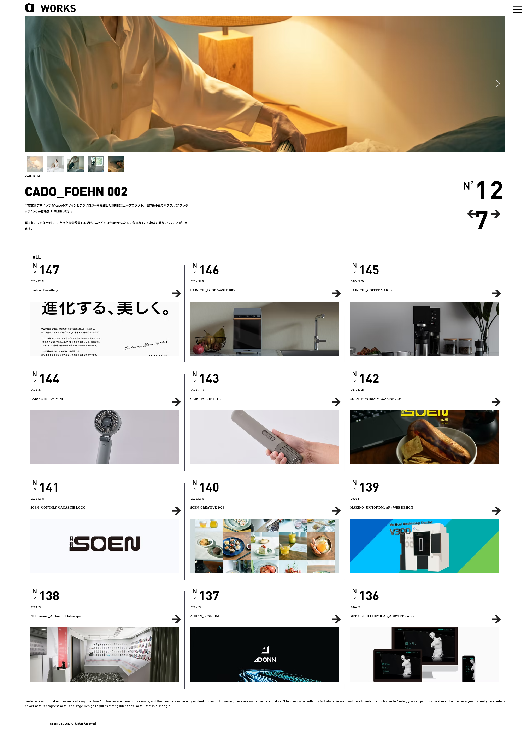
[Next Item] (498, 84)
